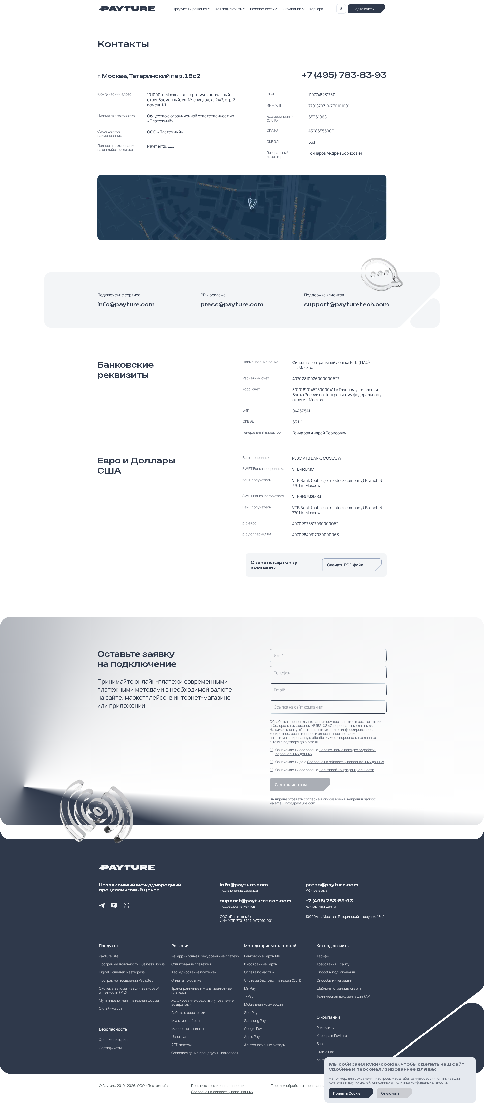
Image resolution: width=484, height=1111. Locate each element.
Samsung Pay (255, 1021)
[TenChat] (114, 905)
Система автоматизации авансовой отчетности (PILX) (129, 990)
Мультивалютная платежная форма (129, 1000)
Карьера (316, 8)
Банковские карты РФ (262, 956)
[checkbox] (271, 750)
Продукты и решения (190, 8)
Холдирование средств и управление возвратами (202, 1002)
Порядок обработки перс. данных (298, 1086)
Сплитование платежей (191, 964)
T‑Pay (248, 996)
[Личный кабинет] (341, 9)
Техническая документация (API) (344, 996)
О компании (291, 8)
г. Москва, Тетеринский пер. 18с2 (148, 76)
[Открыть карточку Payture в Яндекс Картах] (242, 207)
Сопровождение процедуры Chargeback (204, 1053)
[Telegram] (102, 905)
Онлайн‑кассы (111, 1008)
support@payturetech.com (345, 304)
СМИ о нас (325, 1052)
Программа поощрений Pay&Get (126, 980)
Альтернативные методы (264, 1045)
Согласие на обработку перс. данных (222, 1092)
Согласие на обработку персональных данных (345, 761)
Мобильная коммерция (263, 1004)
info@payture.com (126, 304)
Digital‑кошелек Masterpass (122, 972)
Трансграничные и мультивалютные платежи (201, 990)
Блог (320, 1044)
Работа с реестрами (188, 1013)
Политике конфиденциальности (420, 1082)
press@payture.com (232, 304)
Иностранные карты (260, 964)
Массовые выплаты (187, 1029)
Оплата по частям (259, 972)
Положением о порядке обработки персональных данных (325, 751)
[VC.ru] (126, 905)
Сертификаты (110, 1048)
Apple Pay (252, 1037)
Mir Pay (250, 988)
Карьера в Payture (332, 1036)
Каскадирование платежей (194, 972)
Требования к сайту (333, 964)
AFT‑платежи (182, 1045)
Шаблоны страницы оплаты (339, 988)
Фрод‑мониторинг (114, 1040)
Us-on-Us (179, 1037)
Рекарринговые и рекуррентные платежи (205, 956)
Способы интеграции (334, 980)
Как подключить (228, 8)
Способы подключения (336, 972)
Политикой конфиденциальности (346, 769)
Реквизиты (325, 1028)
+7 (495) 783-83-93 (344, 75)
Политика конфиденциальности (217, 1086)
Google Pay (253, 1029)
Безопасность (262, 8)
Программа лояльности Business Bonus (132, 964)
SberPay (250, 1013)
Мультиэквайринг (186, 1021)
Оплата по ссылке (186, 980)
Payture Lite (108, 956)
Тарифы (323, 956)
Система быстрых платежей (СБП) (272, 980)
